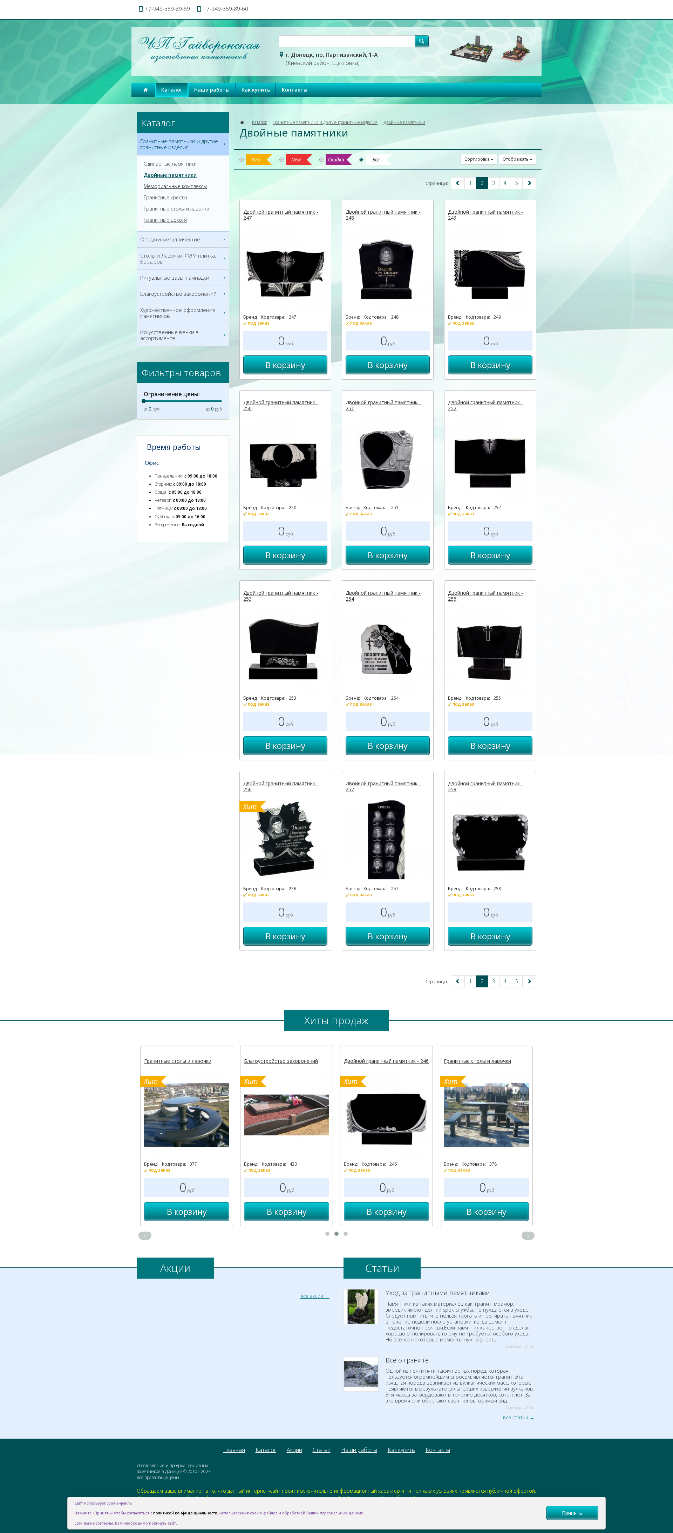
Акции (294, 1450)
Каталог (171, 89)
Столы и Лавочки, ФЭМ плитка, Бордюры (178, 258)
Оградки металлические (170, 239)
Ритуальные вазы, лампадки (174, 277)
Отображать (516, 159)
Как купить (256, 89)
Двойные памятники (404, 122)
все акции (311, 1296)
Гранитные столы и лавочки (176, 209)
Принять (572, 1512)
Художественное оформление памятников (178, 312)
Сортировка (477, 159)
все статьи (515, 1417)
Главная (234, 1450)
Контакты (294, 89)
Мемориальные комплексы (175, 186)
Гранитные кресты (165, 197)
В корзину (285, 365)
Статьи (322, 1450)
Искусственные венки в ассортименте (169, 334)
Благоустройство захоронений (178, 293)
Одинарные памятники (170, 164)
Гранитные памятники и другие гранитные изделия (325, 122)
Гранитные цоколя (165, 220)
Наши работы (212, 89)
